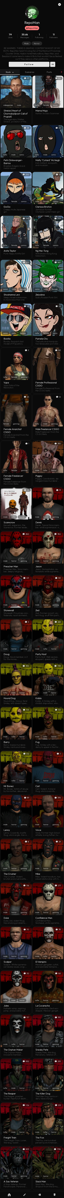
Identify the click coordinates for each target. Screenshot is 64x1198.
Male (26, 43)
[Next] (61, 71)
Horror (37, 43)
